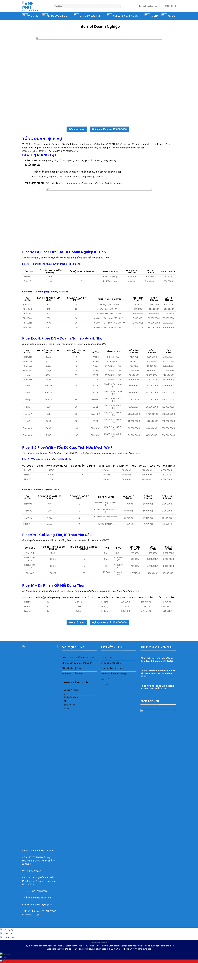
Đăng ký (9, 929)
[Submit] (118, 6)
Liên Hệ (154, 16)
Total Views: (70, 705)
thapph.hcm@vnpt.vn (41, 904)
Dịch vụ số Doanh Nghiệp (125, 16)
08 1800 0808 (39, 891)
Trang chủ (33, 16)
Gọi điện (9, 933)
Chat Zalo (10, 937)
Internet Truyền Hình (90, 16)
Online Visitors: (71, 690)
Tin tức (171, 16)
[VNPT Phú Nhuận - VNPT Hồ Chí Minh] (35, 6)
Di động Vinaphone (57, 16)
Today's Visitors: (72, 697)
